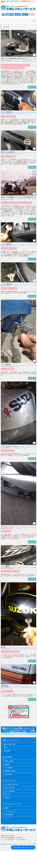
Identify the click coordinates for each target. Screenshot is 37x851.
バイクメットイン (7, 527)
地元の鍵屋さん (5, 68)
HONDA (3, 531)
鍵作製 (11, 61)
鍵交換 (4, 61)
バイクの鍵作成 (6, 112)
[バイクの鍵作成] (18, 110)
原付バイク (26, 65)
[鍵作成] (18, 645)
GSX (3, 450)
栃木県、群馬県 (15, 571)
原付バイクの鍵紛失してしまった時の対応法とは (18, 197)
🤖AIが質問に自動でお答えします (23, 847)
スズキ (6, 450)
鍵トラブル (20, 198)
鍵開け (26, 61)
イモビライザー (14, 60)
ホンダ (8, 571)
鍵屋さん (17, 68)
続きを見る (32, 87)
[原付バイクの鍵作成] (18, 150)
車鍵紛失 (28, 60)
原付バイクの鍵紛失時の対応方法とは (14, 58)
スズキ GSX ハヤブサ (9, 446)
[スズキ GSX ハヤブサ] (18, 444)
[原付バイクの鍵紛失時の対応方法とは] (18, 56)
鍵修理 (15, 61)
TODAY (8, 531)
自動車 (24, 60)
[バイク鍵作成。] (18, 362)
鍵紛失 (19, 61)
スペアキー (13, 65)
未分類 (23, 687)
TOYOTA (4, 691)
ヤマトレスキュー (20, 113)
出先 (3, 156)
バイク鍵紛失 (5, 567)
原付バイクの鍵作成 (8, 152)
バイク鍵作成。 (6, 364)
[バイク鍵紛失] (18, 564)
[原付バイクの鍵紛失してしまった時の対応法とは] (18, 195)
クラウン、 (9, 691)
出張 (7, 651)
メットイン (19, 65)
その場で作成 (5, 288)
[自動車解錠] (18, 683)
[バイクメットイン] (18, 524)
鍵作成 (8, 61)
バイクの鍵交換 (13, 288)
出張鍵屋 (8, 116)
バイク (20, 60)
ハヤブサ (12, 450)
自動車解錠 (5, 686)
